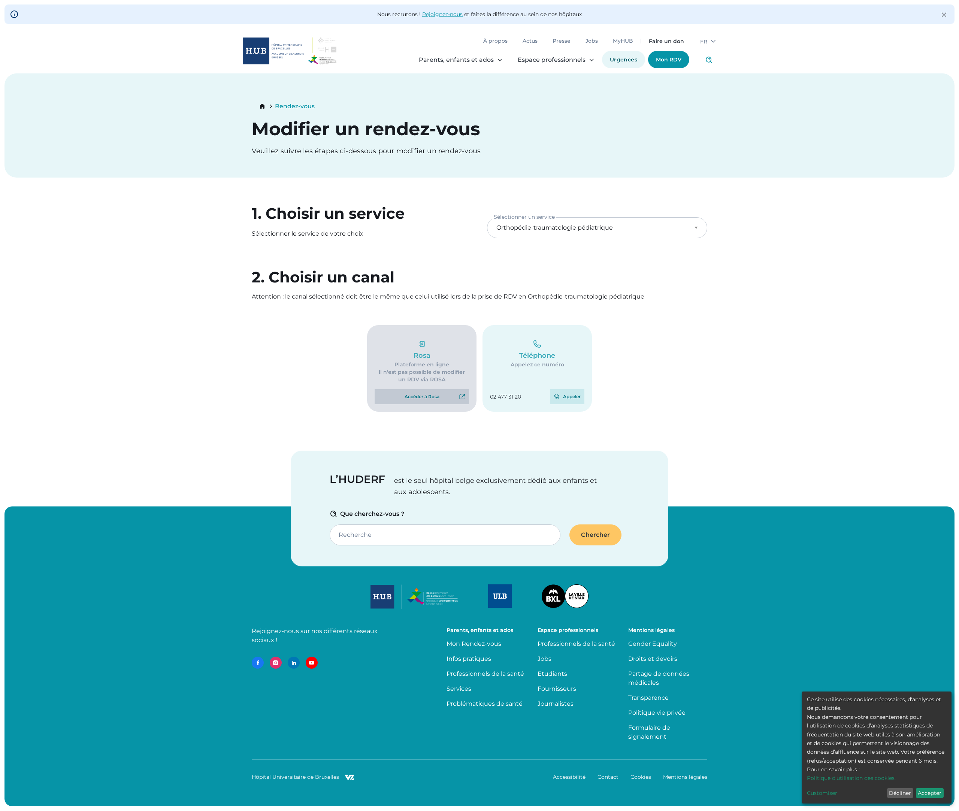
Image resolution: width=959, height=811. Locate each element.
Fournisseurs (557, 688)
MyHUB (623, 41)
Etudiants (552, 673)
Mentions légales (685, 777)
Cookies (640, 777)
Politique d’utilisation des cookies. (851, 778)
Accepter (929, 793)
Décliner (900, 793)
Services (459, 688)
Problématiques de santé (485, 703)
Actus (530, 41)
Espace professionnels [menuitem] (552, 60)
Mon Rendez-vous (474, 643)
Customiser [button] (822, 793)
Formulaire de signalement (649, 732)
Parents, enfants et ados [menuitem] (456, 60)
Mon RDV (668, 59)
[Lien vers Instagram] (276, 663)
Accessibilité (569, 777)
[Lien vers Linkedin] (294, 663)
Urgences (623, 59)
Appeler (572, 396)
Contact (608, 777)
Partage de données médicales (658, 678)
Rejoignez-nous (442, 14)
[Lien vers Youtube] (312, 663)
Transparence (648, 697)
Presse (562, 41)
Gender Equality (652, 643)
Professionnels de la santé (485, 673)
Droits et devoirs (652, 658)
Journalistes (556, 703)
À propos (495, 41)
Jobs (592, 41)
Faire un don (666, 41)
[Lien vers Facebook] (258, 663)
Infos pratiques (469, 658)
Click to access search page (708, 59)
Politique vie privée (657, 712)
